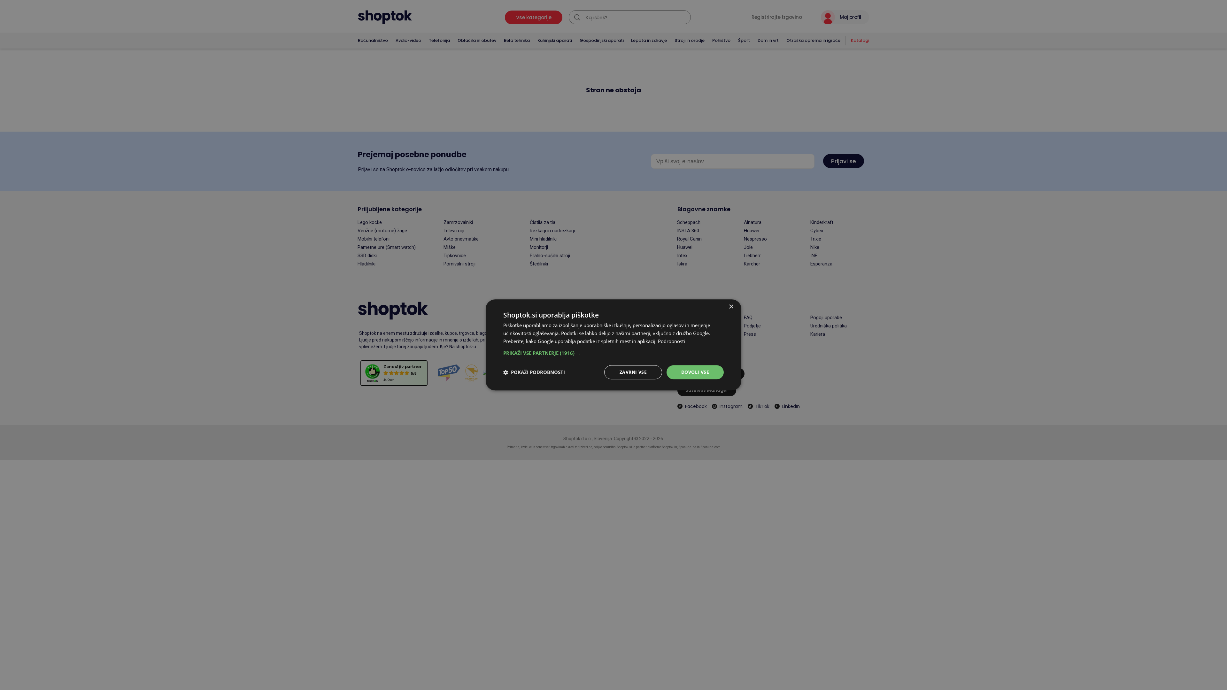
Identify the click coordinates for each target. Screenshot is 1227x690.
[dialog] (613, 344)
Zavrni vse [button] (633, 372)
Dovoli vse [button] (695, 372)
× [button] (731, 306)
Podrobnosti (671, 341)
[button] (613, 353)
